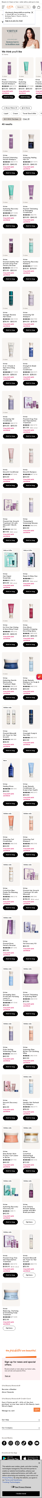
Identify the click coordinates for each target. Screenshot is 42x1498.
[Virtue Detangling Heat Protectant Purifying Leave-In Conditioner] (11, 989)
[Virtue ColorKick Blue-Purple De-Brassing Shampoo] (11, 883)
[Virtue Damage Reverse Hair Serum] (11, 307)
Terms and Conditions (13, 1480)
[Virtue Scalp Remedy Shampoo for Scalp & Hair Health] (31, 673)
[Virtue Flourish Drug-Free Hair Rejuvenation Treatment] (31, 412)
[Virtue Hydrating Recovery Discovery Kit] (11, 1199)
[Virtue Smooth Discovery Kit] (11, 1093)
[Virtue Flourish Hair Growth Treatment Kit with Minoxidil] (31, 883)
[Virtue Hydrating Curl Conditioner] (11, 831)
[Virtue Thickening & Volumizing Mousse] (31, 513)
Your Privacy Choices (23, 1487)
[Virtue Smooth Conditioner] (11, 463)
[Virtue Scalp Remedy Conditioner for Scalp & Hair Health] (31, 779)
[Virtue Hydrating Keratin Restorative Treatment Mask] (11, 673)
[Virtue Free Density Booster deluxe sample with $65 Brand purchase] (31, 1196)
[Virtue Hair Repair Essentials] (11, 568)
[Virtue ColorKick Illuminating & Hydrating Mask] (31, 1147)
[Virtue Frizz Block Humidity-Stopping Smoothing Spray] (31, 620)
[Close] (39, 1463)
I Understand (21, 1493)
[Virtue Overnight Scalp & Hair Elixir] (31, 725)
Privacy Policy (7, 1477)
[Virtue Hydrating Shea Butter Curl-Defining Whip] (31, 1042)
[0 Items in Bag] (38, 7)
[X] (32, 12)
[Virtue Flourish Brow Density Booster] (11, 935)
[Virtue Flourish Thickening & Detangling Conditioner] (31, 202)
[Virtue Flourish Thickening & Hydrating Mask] (31, 987)
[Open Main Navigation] (3, 7)
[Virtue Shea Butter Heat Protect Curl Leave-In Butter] (11, 1147)
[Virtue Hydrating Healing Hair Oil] (31, 150)
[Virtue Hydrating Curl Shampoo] (31, 831)
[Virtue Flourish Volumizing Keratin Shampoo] (9, 75)
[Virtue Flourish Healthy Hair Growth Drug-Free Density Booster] (11, 255)
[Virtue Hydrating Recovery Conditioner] (26, 75)
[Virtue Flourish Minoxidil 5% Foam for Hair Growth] (11, 726)
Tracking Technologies (11, 1482)
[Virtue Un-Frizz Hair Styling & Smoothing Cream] (11, 619)
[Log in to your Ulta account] (34, 7)
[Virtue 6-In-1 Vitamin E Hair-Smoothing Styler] (11, 359)
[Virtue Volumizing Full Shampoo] (31, 307)
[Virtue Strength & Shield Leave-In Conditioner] (31, 359)
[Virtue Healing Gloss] (11, 777)
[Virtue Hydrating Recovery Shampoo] (31, 254)
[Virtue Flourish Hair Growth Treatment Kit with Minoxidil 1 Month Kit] (11, 515)
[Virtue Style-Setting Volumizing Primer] (11, 1041)
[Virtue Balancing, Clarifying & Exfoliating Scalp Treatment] (11, 1304)
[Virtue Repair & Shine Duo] (31, 567)
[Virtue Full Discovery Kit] (31, 933)
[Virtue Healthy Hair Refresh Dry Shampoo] (31, 1094)
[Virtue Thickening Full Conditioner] (11, 411)
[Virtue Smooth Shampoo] (31, 463)
